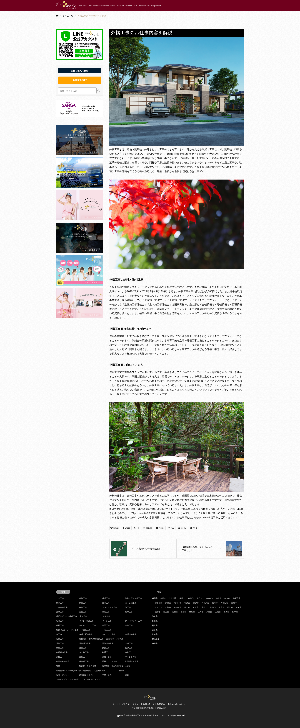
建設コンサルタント (87, 675)
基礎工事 (106, 598)
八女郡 (209, 611)
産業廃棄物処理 (62, 661)
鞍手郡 (235, 611)
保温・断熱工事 (85, 634)
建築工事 (83, 598)
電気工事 (60, 643)
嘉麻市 (239, 607)
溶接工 (59, 657)
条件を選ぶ (78, 79)
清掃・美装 (107, 657)
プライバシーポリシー (130, 704)
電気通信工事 (84, 643)
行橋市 (191, 598)
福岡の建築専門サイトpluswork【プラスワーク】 (146, 715)
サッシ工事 (107, 621)
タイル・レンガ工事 (87, 625)
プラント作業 (130, 657)
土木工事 (60, 598)
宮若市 (204, 607)
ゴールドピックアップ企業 (67, 679)
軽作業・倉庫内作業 (87, 666)
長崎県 (155, 621)
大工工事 (108, 630)
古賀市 (196, 603)
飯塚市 (213, 607)
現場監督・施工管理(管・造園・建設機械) (73, 670)
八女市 (196, 607)
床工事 (59, 634)
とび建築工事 (62, 607)
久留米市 (205, 603)
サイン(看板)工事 (86, 621)
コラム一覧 (67, 16)
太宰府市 (209, 598)
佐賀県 (155, 616)
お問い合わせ (148, 704)
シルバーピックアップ (91, 679)
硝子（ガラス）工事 (133, 621)
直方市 (221, 607)
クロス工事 (86, 630)
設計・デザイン (62, 675)
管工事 (128, 607)
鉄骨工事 (83, 603)
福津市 (187, 603)
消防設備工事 (107, 643)
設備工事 (60, 639)
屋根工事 (83, 616)
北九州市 (173, 598)
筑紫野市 (236, 598)
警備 (58, 666)
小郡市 (168, 607)
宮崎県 (155, 634)
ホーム (115, 704)
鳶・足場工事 (130, 603)
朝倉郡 (183, 611)
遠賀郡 (157, 611)
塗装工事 (106, 611)
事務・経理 (107, 675)
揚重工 (105, 652)
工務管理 (121, 670)
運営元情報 (162, 708)
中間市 (182, 598)
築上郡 (166, 611)
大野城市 (158, 603)
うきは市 (158, 607)
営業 (127, 675)
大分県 (155, 630)
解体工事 (83, 607)
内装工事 (129, 625)
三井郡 (200, 611)
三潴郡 (218, 611)
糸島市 (218, 598)
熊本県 (155, 625)
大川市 (234, 603)
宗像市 (168, 603)
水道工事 (129, 643)
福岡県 (155, 598)
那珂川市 (177, 603)
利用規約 (161, 704)
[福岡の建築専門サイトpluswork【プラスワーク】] (149, 699)
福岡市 (163, 598)
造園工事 (106, 625)
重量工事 (60, 648)
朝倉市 (227, 598)
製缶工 (82, 657)
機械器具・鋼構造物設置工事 (91, 639)
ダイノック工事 (108, 634)
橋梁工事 (129, 648)
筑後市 (215, 603)
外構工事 (60, 625)
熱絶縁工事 (84, 661)
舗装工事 (83, 648)
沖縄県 (155, 643)
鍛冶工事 (106, 603)
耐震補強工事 (62, 652)
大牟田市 (224, 603)
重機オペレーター (109, 661)
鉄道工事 (106, 648)
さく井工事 (84, 652)
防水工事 (129, 611)
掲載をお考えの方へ (176, 704)
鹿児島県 (155, 639)
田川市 (230, 607)
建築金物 (106, 616)
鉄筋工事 (60, 603)
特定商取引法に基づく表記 (143, 708)
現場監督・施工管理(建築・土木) (116, 666)
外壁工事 (60, 611)
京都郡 (175, 611)
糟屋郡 (192, 611)
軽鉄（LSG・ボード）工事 (67, 630)
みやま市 (177, 607)
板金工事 (60, 621)
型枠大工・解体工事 (133, 598)
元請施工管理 (99, 670)
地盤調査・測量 (131, 661)
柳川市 (187, 607)
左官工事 (83, 611)
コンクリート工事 (109, 607)
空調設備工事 (130, 634)
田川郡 (226, 611)
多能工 (128, 652)
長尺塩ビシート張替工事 (66, 616)
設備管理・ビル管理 (114, 639)
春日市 (199, 598)
